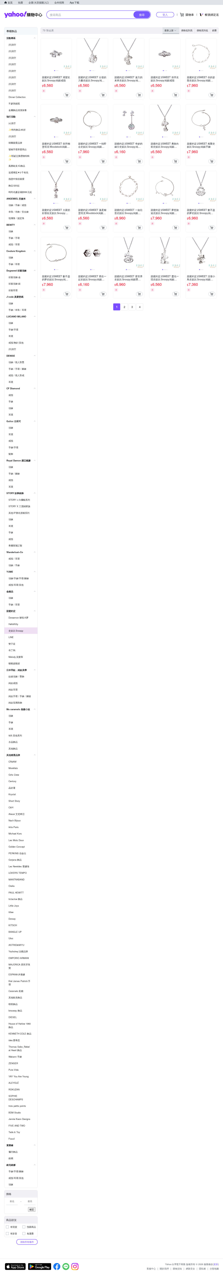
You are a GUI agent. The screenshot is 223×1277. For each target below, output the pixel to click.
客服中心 (151, 1268)
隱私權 (202, 1268)
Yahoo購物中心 (23, 14)
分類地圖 (214, 1268)
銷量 (214, 30)
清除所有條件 (27, 1241)
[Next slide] (69, 53)
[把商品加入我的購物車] (67, 95)
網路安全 (190, 1268)
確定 (31, 1209)
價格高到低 (202, 30)
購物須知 (177, 1268)
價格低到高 (187, 30)
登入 (165, 14)
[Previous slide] (43, 53)
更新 (216, 1264)
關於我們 (164, 1268)
